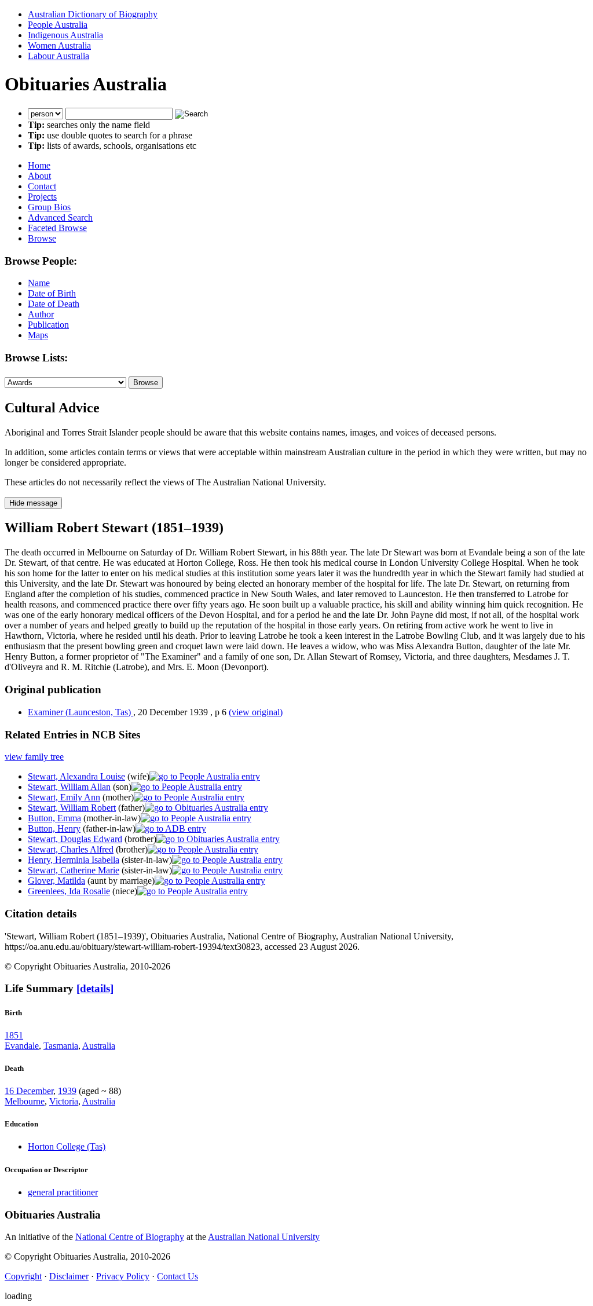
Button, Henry (54, 828)
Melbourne (25, 1101)
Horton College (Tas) (66, 1146)
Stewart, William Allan (69, 787)
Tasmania (60, 1046)
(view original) (256, 712)
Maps (38, 335)
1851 (14, 1035)
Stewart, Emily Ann (64, 797)
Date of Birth (52, 293)
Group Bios (49, 207)
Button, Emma (54, 818)
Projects (42, 197)
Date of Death (53, 304)
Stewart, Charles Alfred (71, 849)
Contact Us (177, 1276)
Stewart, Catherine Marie (73, 870)
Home (39, 165)
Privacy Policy (122, 1276)
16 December (29, 1091)
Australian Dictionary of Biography (93, 14)
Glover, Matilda (56, 881)
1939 (67, 1091)
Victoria (63, 1101)
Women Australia (59, 45)
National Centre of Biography (129, 1237)
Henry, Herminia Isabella (73, 860)
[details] (95, 988)
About (39, 176)
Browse (42, 238)
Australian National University (264, 1237)
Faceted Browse (57, 228)
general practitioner (63, 1192)
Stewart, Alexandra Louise (76, 776)
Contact (42, 186)
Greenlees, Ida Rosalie (69, 891)
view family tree (34, 757)
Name (39, 283)
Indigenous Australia (65, 35)
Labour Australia (58, 56)
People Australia (57, 25)
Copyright (23, 1276)
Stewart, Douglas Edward (75, 839)
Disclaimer (69, 1276)
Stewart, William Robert (72, 808)
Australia (98, 1046)
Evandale (22, 1046)
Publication (48, 325)
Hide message (33, 503)
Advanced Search (60, 217)
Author (41, 314)
